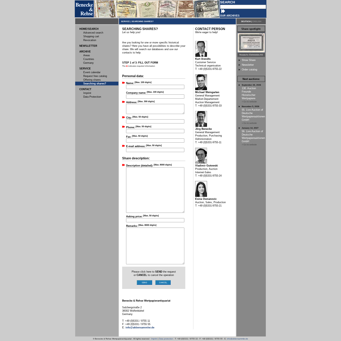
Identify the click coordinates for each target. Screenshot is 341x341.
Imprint (154, 339)
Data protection (166, 339)
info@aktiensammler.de (237, 339)
